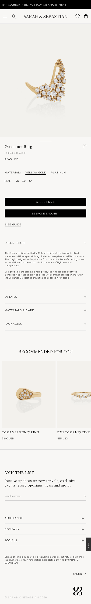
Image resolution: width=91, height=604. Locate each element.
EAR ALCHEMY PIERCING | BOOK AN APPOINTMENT (34, 4)
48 (17, 180)
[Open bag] (86, 16)
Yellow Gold (35, 172)
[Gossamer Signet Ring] (29, 394)
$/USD (77, 574)
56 (30, 180)
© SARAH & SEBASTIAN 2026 (26, 597)
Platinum (58, 172)
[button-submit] (84, 496)
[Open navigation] (5, 16)
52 (24, 180)
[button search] (14, 16)
